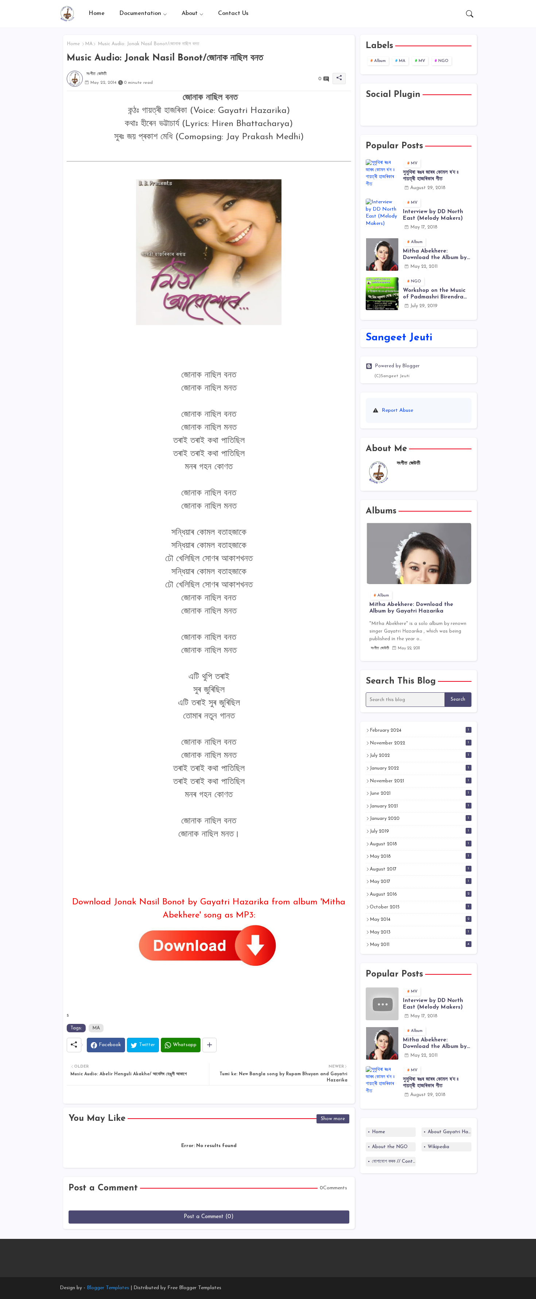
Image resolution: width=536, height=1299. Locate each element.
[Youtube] (244, 1254)
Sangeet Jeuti (399, 338)
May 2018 (419, 856)
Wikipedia (438, 1147)
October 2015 (419, 906)
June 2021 (419, 793)
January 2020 (419, 818)
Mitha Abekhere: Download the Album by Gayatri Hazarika (435, 255)
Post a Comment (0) (209, 1217)
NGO (443, 61)
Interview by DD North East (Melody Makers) (433, 215)
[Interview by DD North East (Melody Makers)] (382, 215)
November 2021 (419, 780)
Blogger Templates (108, 1288)
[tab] (96, 13)
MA (89, 44)
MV (422, 61)
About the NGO (390, 1147)
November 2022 (419, 743)
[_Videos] (256, 1254)
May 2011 (420, 944)
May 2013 (419, 932)
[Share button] (209, 1045)
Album (380, 61)
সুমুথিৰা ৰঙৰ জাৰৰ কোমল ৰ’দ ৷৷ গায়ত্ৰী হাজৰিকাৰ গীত (430, 176)
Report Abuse (397, 410)
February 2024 (419, 730)
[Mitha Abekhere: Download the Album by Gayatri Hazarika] (382, 254)
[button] (469, 14)
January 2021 (419, 806)
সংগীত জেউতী (408, 463)
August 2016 (420, 894)
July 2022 (419, 755)
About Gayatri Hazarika (449, 1132)
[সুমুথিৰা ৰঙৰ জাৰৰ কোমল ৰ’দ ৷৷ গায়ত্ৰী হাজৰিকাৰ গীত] (382, 175)
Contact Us (233, 13)
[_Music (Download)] (268, 1254)
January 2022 (419, 768)
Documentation (140, 13)
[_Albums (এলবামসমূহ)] (279, 1254)
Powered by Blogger (397, 366)
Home (97, 13)
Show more (333, 1118)
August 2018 (419, 843)
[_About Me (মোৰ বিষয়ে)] (291, 1254)
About (190, 13)
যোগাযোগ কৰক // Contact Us (394, 1161)
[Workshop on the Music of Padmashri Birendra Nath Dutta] (382, 293)
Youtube (391, 113)
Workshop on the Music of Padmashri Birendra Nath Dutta (434, 294)
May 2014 (420, 919)
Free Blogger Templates (194, 1288)
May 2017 (419, 881)
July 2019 (419, 831)
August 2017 (419, 869)
